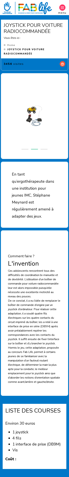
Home (11, 45)
